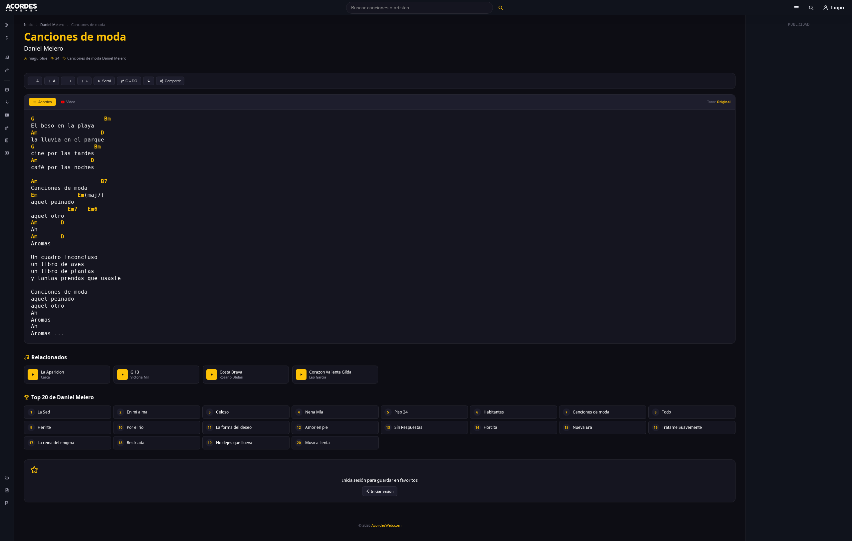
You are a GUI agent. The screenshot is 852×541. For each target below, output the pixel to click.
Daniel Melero (52, 24)
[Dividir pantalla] (7, 152)
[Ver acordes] (7, 140)
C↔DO (131, 81)
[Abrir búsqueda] (811, 7)
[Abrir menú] (796, 7)
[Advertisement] (799, 129)
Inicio (29, 24)
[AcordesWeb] (30, 8)
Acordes (45, 102)
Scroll (106, 81)
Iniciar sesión (382, 491)
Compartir (173, 81)
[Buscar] (500, 8)
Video (70, 102)
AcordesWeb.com (386, 525)
